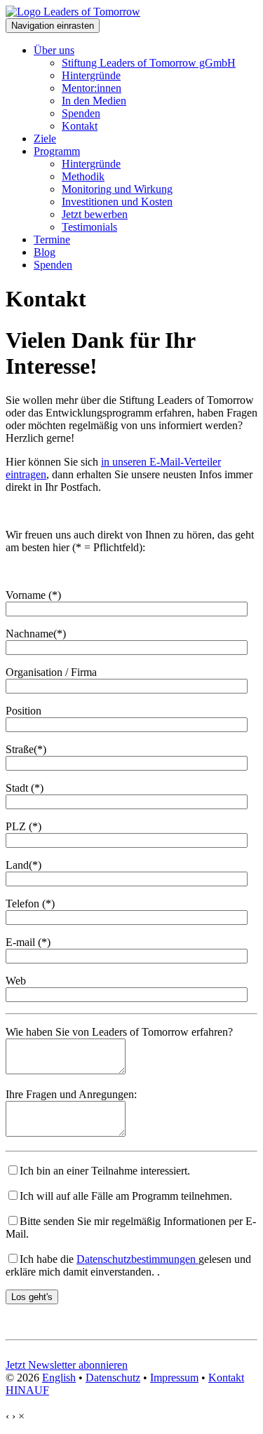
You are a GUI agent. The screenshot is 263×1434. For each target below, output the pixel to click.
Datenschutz (113, 1378)
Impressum (174, 1378)
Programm (57, 151)
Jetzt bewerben (95, 214)
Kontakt (79, 126)
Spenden (81, 113)
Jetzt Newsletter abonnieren (67, 1365)
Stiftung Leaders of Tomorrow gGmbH (149, 63)
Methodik (83, 176)
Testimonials (89, 227)
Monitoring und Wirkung (117, 189)
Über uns (54, 50)
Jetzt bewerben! (40, 1352)
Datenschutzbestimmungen (137, 1259)
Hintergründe (91, 75)
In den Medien (94, 101)
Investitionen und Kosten (117, 202)
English (59, 1378)
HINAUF (27, 1390)
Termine (52, 239)
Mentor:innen (91, 88)
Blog (44, 252)
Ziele (45, 138)
